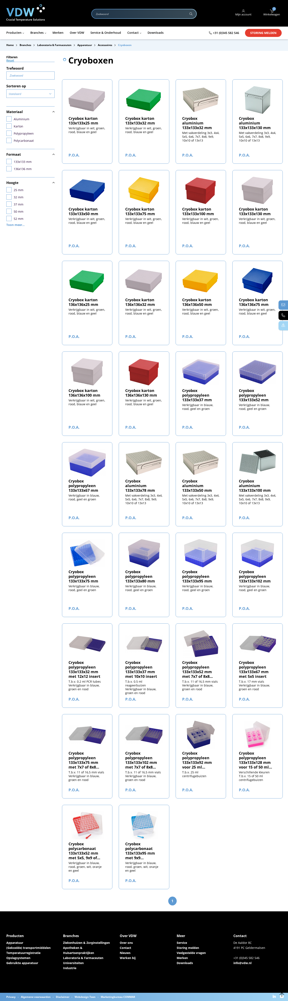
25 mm (18, 190)
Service (182, 943)
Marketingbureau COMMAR (118, 997)
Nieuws (125, 953)
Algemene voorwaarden (36, 997)
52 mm (18, 219)
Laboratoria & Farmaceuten (83, 958)
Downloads (185, 963)
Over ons (126, 943)
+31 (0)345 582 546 (226, 33)
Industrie (69, 968)
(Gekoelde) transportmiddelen (28, 948)
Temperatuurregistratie (23, 953)
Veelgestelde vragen (191, 953)
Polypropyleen (24, 133)
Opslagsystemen (18, 958)
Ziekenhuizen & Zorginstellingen (86, 943)
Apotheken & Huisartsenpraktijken (78, 950)
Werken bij (128, 958)
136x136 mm (23, 169)
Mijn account (243, 14)
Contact (125, 948)
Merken (182, 958)
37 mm (18, 204)
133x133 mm (23, 162)
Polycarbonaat (24, 141)
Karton (18, 126)
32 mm (18, 197)
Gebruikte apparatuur (22, 963)
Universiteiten (73, 963)
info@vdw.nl (242, 963)
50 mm (18, 211)
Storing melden (263, 33)
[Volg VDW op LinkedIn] (274, 997)
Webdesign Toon (85, 997)
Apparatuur (14, 943)
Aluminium (21, 119)
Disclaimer (62, 997)
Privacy (11, 997)
